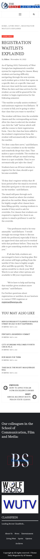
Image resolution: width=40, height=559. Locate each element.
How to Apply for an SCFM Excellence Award (21, 388)
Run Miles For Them (11, 357)
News (17, 534)
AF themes (27, 555)
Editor (7, 59)
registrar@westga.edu (12, 302)
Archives (19, 543)
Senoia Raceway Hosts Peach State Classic (19, 397)
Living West (7, 36)
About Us (8, 534)
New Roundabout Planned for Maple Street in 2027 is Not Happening (20, 323)
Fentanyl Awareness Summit (16, 334)
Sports (20, 539)
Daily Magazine (14, 555)
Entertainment (27, 534)
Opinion (28, 539)
